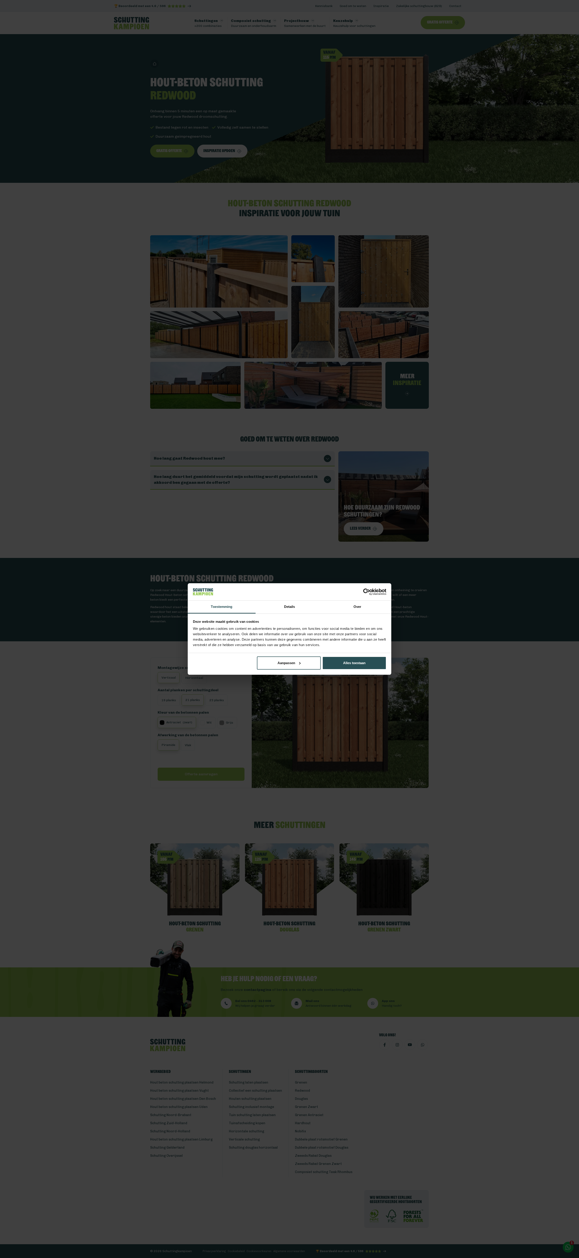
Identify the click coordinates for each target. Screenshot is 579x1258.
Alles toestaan (354, 663)
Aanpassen (286, 663)
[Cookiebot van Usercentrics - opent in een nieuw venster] (366, 591)
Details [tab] (289, 607)
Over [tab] (357, 607)
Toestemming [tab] (221, 607)
